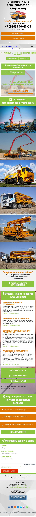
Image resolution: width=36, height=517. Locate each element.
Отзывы (22, 476)
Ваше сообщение (6, 457)
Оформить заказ (18, 38)
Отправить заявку (9, 471)
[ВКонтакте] (9, 507)
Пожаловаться (19, 381)
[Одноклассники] (15, 507)
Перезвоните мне (18, 33)
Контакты (28, 476)
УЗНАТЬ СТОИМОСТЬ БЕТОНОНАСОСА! (18, 284)
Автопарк (12, 476)
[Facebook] (12, 507)
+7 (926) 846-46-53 (18, 26)
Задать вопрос (24, 58)
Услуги (17, 476)
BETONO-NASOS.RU (9, 46)
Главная (7, 476)
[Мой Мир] (18, 507)
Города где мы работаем (18, 477)
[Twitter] (21, 507)
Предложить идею (18, 376)
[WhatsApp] (27, 507)
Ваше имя (3, 446)
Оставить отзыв (19, 370)
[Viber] (24, 507)
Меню (32, 46)
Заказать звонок (12, 58)
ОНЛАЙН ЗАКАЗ (20, 91)
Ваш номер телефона (7, 451)
